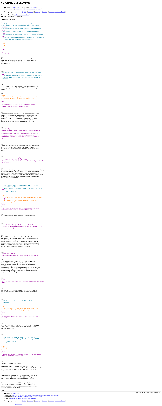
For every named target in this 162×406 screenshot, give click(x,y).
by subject (37, 12)
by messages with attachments (57, 12)
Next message (18, 9)
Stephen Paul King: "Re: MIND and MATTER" (23, 398)
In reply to (38, 9)
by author (44, 12)
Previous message (29, 9)
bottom (34, 7)
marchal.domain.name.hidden (21, 15)
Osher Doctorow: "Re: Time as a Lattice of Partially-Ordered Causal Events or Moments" (36, 395)
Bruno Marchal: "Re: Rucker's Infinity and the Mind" (28, 396)
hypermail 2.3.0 (18, 404)
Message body (17, 7)
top (31, 7)
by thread (30, 12)
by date (24, 12)
